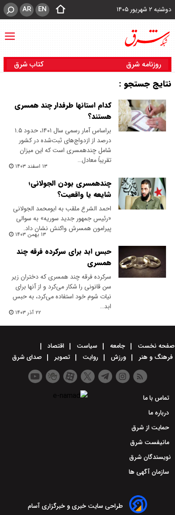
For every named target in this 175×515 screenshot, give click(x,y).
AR (26, 9)
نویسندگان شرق (150, 457)
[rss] (140, 376)
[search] (11, 10)
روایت (90, 357)
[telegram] (105, 376)
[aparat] (70, 376)
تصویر (62, 357)
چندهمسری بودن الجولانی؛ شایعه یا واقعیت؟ (69, 189)
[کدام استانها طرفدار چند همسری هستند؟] (142, 115)
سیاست (87, 346)
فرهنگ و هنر (156, 357)
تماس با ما (157, 398)
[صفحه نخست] (58, 10)
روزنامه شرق (143, 64)
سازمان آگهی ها (150, 472)
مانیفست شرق (150, 442)
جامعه (117, 346)
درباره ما (160, 413)
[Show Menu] (10, 31)
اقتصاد (56, 346)
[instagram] (123, 376)
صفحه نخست (155, 346)
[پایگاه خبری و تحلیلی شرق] (146, 38)
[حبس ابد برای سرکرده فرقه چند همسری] (142, 262)
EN (42, 9)
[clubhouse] (53, 376)
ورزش (118, 357)
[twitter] (88, 376)
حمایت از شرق (151, 427)
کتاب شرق (30, 64)
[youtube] (35, 376)
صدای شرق (28, 357)
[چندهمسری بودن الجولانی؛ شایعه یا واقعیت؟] (142, 193)
